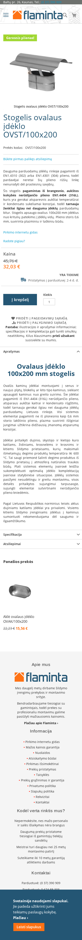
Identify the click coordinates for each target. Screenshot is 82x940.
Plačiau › (20, 917)
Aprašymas (11, 351)
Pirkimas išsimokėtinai (42, 764)
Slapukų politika (42, 791)
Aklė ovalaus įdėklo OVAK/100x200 (18, 619)
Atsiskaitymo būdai (42, 758)
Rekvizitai (42, 797)
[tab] (41, 351)
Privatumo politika (42, 786)
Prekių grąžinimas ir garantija (42, 780)
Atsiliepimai (12, 544)
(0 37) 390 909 (51, 2)
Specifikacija (12, 534)
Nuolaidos (42, 753)
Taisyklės (42, 775)
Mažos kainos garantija (42, 747)
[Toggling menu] (6, 15)
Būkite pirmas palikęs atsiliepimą (27, 159)
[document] (41, 914)
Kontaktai (42, 802)
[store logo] (38, 15)
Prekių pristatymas (42, 769)
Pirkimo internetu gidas (42, 742)
